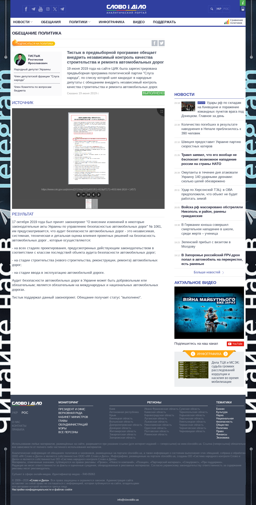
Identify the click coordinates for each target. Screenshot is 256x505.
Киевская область (155, 412)
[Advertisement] (209, 62)
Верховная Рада (70, 413)
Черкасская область (191, 424)
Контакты (19, 425)
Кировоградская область (159, 415)
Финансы (221, 434)
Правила (18, 429)
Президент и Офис (71, 409)
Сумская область (189, 408)
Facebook (155, 43)
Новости (21, 22)
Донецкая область (120, 428)
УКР (218, 8)
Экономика (222, 437)
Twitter (162, 43)
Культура (221, 412)
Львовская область (156, 421)
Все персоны (68, 432)
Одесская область (155, 428)
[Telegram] (33, 9)
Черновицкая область (192, 431)
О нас (16, 422)
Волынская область (121, 421)
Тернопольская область (193, 412)
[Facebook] (26, 9)
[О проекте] (243, 3)
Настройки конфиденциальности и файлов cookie (42, 489)
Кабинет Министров (73, 417)
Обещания (51, 22)
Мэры (62, 428)
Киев (112, 408)
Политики (78, 22)
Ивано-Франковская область (161, 408)
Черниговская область (192, 428)
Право (220, 431)
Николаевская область (158, 424)
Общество (222, 424)
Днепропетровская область (125, 424)
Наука (219, 415)
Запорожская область (122, 437)
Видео (139, 22)
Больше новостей (207, 272)
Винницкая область (121, 418)
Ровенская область (155, 434)
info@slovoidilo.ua (128, 499)
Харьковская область (192, 415)
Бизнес (220, 408)
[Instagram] (47, 9)
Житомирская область (122, 431)
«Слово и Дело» (39, 480)
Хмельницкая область (192, 421)
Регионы (154, 402)
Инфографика (112, 22)
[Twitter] (55, 9)
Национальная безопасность (225, 420)
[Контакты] (243, 9)
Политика (222, 428)
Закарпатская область (122, 434)
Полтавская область (156, 431)
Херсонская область (191, 418)
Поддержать (164, 22)
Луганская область (155, 418)
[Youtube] (40, 9)
